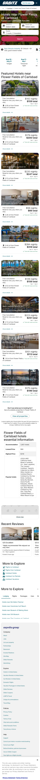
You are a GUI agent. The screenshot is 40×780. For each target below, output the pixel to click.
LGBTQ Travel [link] (7, 696)
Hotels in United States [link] (10, 672)
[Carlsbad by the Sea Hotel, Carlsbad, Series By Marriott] (20, 95)
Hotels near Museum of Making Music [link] (15, 610)
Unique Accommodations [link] (10, 699)
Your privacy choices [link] (9, 729)
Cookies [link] (5, 715)
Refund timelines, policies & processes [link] (14, 748)
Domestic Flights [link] (8, 682)
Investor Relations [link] (8, 653)
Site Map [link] (6, 656)
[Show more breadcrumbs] (3, 8)
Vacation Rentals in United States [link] (13, 675)
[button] (20, 112)
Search (20, 39)
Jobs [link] (4, 639)
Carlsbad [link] (9, 8)
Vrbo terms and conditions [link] (11, 722)
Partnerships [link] (7, 646)
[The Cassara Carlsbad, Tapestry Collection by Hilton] (20, 131)
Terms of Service (22, 778)
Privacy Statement (9, 778)
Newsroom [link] (6, 649)
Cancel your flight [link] (8, 745)
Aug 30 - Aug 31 (9, 60)
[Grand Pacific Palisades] (20, 168)
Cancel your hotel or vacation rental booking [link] (16, 741)
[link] (20, 567)
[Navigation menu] (36, 3)
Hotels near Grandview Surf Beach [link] (14, 606)
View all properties (20, 416)
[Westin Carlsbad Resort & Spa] (20, 311)
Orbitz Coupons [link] (8, 692)
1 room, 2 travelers (13, 33)
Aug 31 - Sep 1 (24, 60)
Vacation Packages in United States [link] (14, 686)
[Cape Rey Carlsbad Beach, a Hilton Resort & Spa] (20, 384)
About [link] (5, 635)
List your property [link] (8, 642)
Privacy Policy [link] (7, 712)
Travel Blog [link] (6, 703)
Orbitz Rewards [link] (8, 659)
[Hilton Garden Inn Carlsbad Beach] (20, 275)
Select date (10, 27)
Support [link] (5, 738)
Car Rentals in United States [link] (11, 679)
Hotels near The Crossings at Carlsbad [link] (15, 618)
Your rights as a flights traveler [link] (12, 755)
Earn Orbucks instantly (12, 48)
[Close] (37, 760)
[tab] (5, 596)
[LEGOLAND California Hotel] (20, 239)
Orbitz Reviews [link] (7, 689)
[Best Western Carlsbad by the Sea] (20, 348)
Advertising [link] (6, 663)
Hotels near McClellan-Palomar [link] (12, 602)
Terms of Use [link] (7, 719)
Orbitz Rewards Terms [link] (10, 725)
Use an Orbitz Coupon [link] (10, 752)
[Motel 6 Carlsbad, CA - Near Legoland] (20, 204)
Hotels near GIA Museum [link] (10, 614)
